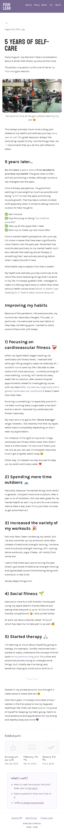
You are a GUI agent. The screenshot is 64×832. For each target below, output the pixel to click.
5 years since (27, 169)
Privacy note (46, 818)
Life (23, 29)
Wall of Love (31, 818)
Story (36, 4)
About (28, 4)
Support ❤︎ (16, 818)
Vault (58, 4)
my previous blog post (26, 656)
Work (44, 4)
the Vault (33, 788)
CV (51, 4)
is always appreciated (32, 802)
